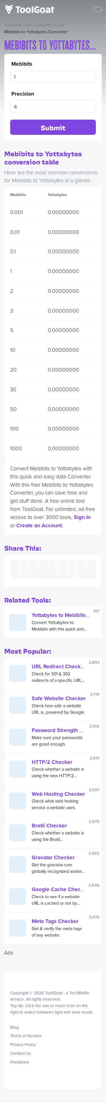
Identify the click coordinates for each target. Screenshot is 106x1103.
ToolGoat (12, 25)
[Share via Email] (14, 570)
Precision (22, 94)
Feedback (19, 1062)
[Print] (24, 570)
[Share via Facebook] (33, 570)
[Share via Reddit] (72, 570)
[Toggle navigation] (98, 9)
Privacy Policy (23, 1044)
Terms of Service (26, 1036)
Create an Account (39, 525)
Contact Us (20, 1053)
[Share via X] (43, 570)
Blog (14, 1027)
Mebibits (21, 64)
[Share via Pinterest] (52, 570)
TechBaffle (79, 993)
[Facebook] (15, 1074)
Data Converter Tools (44, 25)
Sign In (82, 517)
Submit (53, 127)
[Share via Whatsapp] (81, 570)
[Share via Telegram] (91, 570)
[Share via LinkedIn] (62, 570)
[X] (18, 1074)
